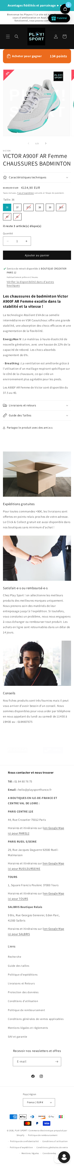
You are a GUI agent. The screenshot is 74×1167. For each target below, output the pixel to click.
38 (39, 206)
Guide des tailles (18, 965)
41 (17, 215)
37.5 (28, 206)
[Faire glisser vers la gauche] (28, 143)
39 (50, 206)
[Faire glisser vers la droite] (45, 143)
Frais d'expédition (25, 193)
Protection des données (23, 992)
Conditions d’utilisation (55, 1141)
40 (7, 215)
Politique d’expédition (21, 1147)
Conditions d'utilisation (23, 1001)
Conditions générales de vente (52, 1147)
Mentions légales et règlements (28, 1028)
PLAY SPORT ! (21, 1130)
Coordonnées (49, 1153)
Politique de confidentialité (24, 1141)
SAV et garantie (17, 1036)
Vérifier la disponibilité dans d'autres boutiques (30, 283)
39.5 (61, 206)
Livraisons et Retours (21, 983)
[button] (8, 36)
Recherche (14, 956)
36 (7, 206)
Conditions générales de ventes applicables (36, 1019)
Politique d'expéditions (23, 974)
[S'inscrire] (56, 1061)
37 (17, 206)
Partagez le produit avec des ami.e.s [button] (30, 427)
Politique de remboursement (26, 1010)
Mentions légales (30, 1153)
